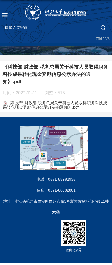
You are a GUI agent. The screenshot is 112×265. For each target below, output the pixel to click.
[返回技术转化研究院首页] (56, 12)
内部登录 (103, 38)
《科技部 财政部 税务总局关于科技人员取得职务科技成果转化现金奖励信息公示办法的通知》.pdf (55, 104)
